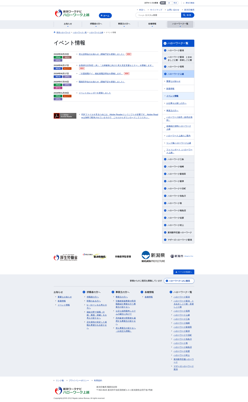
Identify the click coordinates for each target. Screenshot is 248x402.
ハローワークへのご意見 (179, 281)
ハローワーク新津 (176, 181)
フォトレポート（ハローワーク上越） (179, 151)
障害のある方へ (94, 301)
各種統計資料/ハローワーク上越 (178, 127)
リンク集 (60, 380)
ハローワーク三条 (176, 159)
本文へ (142, 10)
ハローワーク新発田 (177, 174)
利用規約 (98, 380)
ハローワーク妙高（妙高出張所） (179, 118)
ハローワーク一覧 (178, 43)
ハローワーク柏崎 (176, 166)
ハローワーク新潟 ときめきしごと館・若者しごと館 (180, 58)
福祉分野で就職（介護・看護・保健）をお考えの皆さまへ (97, 315)
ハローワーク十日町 (177, 188)
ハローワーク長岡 (176, 66)
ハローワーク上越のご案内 (178, 136)
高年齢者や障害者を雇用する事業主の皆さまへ (126, 321)
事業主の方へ (172, 110)
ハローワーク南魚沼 (177, 210)
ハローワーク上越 (176, 74)
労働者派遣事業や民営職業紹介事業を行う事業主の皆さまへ (126, 304)
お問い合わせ (173, 10)
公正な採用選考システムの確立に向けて (126, 312)
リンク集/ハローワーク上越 (178, 143)
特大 (175, 3)
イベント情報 (172, 96)
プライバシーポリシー (79, 380)
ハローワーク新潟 (176, 50)
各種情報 (149, 292)
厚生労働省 (190, 3)
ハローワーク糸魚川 (177, 196)
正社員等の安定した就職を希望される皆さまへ (97, 325)
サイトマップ (156, 10)
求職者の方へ (93, 292)
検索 (189, 15)
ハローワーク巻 (175, 203)
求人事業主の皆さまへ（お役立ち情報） (126, 329)
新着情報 (170, 88)
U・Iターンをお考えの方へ (97, 306)
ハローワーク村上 (176, 225)
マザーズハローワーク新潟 (180, 240)
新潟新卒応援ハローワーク (180, 232)
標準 (162, 3)
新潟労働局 (189, 10)
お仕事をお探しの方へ (176, 103)
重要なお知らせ (173, 81)
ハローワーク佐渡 (176, 218)
